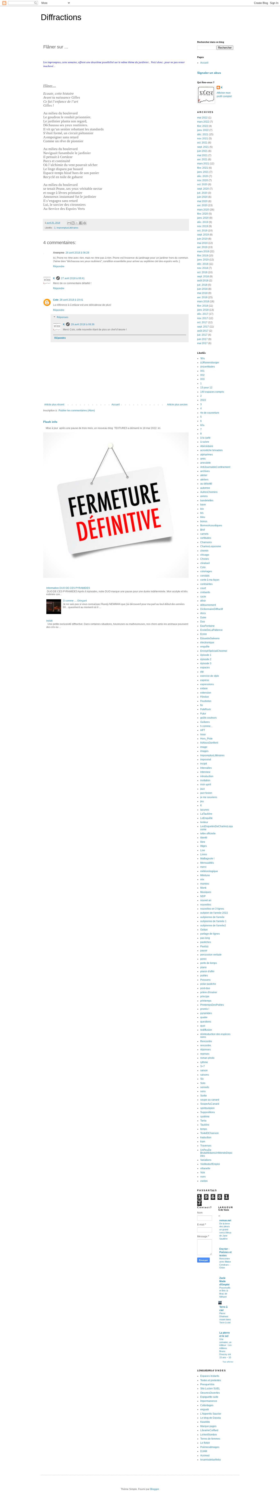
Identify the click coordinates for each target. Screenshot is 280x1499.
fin (201, 705)
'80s (202, 358)
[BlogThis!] (73, 223)
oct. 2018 (202, 272)
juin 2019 (202, 238)
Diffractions (61, 17)
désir (203, 600)
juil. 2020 (202, 192)
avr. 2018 (202, 297)
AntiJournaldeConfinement (215, 467)
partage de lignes (210, 933)
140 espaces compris (212, 391)
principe (204, 996)
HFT (202, 730)
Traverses (205, 1145)
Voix (202, 1172)
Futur (203, 713)
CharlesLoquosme (210, 546)
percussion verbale (211, 954)
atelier (203, 475)
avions (204, 496)
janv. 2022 (203, 130)
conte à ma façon (209, 579)
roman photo (207, 1058)
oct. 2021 (202, 142)
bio (202, 508)
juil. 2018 (202, 284)
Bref (202, 529)
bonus (203, 521)
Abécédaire (206, 446)
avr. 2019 (202, 247)
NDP (203, 896)
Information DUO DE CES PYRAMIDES (68, 588)
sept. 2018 (203, 276)
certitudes (205, 538)
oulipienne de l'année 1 (213, 921)
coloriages (206, 571)
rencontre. (206, 1045)
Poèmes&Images (209, 1447)
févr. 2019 (202, 255)
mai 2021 (202, 155)
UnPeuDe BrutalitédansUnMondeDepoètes (216, 1153)
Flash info (50, 421)
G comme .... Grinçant (75, 600)
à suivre (204, 441)
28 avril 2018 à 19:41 (71, 299)
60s (202, 425)
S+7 (202, 1066)
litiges (203, 846)
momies (204, 883)
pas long (205, 938)
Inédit (49, 620)
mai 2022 (202, 117)
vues (203, 1176)
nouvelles (205, 904)
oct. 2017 (202, 322)
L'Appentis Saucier (210, 1413)
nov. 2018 (202, 268)
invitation (205, 780)
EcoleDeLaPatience (211, 630)
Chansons (206, 542)
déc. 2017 (202, 314)
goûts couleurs (208, 717)
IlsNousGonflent (209, 742)
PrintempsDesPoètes (212, 1004)
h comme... (206, 726)
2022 (203, 400)
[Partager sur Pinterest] (85, 223)
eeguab (204, 1409)
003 (202, 379)
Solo (202, 1083)
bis (202, 513)
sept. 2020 (203, 188)
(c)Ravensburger (209, 362)
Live (202, 850)
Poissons (205, 979)
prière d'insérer (208, 992)
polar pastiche (208, 984)
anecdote (205, 462)
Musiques (205, 892)
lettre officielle (208, 833)
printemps (205, 1000)
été (202, 671)
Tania (203, 1120)
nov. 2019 (202, 226)
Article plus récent (54, 404)
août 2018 (202, 280)
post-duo (205, 988)
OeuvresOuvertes (210, 1392)
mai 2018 (202, 293)
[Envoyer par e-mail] (69, 223)
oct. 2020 (202, 184)
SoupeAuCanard (209, 1103)
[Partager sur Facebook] (81, 223)
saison (204, 1070)
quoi (202, 1025)
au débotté (206, 483)
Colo (55, 299)
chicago (204, 554)
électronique (207, 642)
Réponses (62, 317)
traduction (205, 1137)
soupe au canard (209, 1099)
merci (203, 867)
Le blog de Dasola (210, 1417)
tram (202, 1141)
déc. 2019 (202, 222)
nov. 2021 (202, 138)
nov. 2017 (202, 318)
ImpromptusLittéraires (67, 227)
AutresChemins (208, 492)
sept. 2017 (203, 326)
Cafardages (206, 1405)
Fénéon (204, 696)
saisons (204, 1074)
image (203, 747)
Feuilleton (205, 701)
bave (203, 504)
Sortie (203, 1095)
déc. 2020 (202, 176)
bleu (202, 517)
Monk (203, 887)
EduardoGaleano (210, 638)
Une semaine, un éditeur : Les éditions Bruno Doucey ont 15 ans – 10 (225, 1348)
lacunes (204, 809)
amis (203, 458)
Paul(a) (204, 946)
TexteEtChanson (209, 1133)
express (204, 680)
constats (204, 575)
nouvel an (205, 900)
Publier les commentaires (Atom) (77, 410)
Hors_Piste (206, 738)
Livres (203, 854)
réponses (205, 1049)
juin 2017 (202, 339)
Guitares (205, 722)
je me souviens (208, 797)
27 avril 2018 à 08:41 (73, 278)
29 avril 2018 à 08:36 (82, 324)
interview (205, 772)
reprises (204, 1053)
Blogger (154, 1489)
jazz (202, 788)
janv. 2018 (203, 309)
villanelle (205, 1168)
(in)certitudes (207, 366)
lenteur (204, 822)
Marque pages (208, 1426)
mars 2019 (203, 251)
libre (202, 841)
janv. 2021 (203, 172)
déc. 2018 (202, 264)
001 (202, 371)
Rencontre (206, 1041)
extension (205, 692)
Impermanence (208, 1401)
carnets (204, 533)
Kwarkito (205, 1422)
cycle (203, 596)
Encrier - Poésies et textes (225, 1252)
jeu (202, 801)
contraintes (206, 584)
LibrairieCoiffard (209, 1430)
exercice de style (209, 675)
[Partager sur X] (77, 223)
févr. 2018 (202, 305)
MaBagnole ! (207, 858)
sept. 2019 (203, 234)
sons (203, 1091)
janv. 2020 (203, 217)
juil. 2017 (202, 334)
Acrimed (204, 1455)
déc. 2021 (202, 134)
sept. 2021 (203, 147)
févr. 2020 (202, 213)
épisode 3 (205, 663)
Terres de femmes (210, 1438)
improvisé (205, 759)
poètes (204, 975)
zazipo (204, 1180)
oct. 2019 (202, 230)
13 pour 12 (206, 387)
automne (205, 488)
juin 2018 (202, 289)
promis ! (204, 1009)
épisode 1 (205, 655)
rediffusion (206, 1029)
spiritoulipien (207, 1108)
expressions (207, 684)
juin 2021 (202, 151)
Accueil (116, 404)
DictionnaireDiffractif (211, 609)
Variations (205, 1160)
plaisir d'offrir (207, 971)
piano (203, 967)
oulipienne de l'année (212, 917)
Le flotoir (205, 1442)
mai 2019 (202, 243)
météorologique (209, 871)
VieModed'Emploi (210, 1164)
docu (203, 613)
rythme (204, 1062)
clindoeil (205, 563)
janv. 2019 (203, 259)
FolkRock (205, 709)
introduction (206, 776)
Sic (202, 1078)
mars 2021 (203, 163)
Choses (204, 558)
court (203, 588)
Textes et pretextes (210, 1380)
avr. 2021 (202, 159)
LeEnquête (206, 818)
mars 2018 (203, 301)
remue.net (225, 1220)
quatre (203, 1017)
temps (203, 1129)
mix (202, 879)
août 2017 (202, 330)
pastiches (205, 942)
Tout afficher (228, 1362)
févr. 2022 (202, 126)
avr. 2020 (202, 205)
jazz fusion (206, 793)
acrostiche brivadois (211, 450)
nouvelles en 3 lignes (212, 908)
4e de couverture (209, 412)
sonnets (204, 1087)
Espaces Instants (209, 1376)
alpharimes (206, 454)
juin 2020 (202, 197)
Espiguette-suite (209, 1397)
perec (203, 959)
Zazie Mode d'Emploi (224, 1281)
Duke (203, 617)
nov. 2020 (202, 180)
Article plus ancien (177, 404)
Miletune (205, 875)
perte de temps (208, 963)
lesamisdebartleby (210, 1459)
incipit (203, 763)
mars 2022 (203, 121)
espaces (205, 667)
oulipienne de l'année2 (213, 925)
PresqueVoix (207, 1384)
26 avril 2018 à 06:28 (77, 252)
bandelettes (206, 500)
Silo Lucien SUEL (210, 1388)
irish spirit (205, 784)
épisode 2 (205, 659)
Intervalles (206, 768)
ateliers (204, 479)
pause (203, 950)
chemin (204, 550)
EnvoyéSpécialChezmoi (213, 650)
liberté (203, 837)
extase (204, 688)
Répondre (58, 266)
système (204, 1116)
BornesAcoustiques (211, 525)
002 (202, 375)
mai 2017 (202, 343)
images (204, 751)
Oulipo (204, 929)
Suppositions (207, 1112)
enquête (204, 646)
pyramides (206, 1013)
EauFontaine (207, 625)
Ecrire (203, 634)
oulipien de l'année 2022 (214, 912)
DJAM (203, 1451)
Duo (202, 621)
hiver (203, 734)
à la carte (205, 437)
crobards (205, 592)
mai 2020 (202, 201)
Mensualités (207, 862)
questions (205, 1021)
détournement (208, 605)
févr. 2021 (202, 167)
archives (205, 471)
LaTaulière (206, 813)
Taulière (204, 1124)
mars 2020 (203, 209)
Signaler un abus (209, 72)
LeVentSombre (208, 1434)
